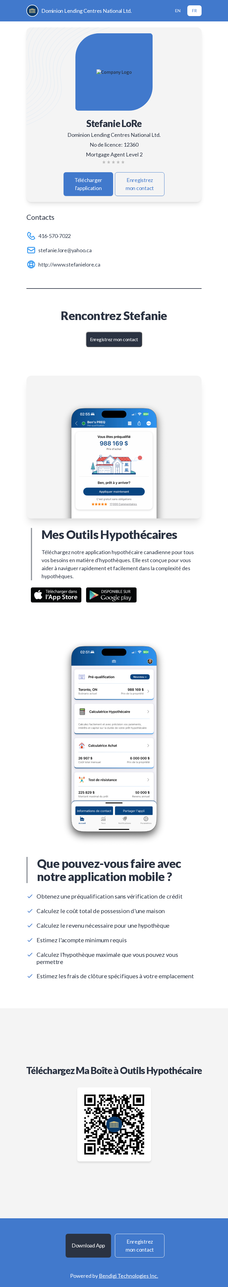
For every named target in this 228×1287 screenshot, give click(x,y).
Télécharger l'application (88, 184)
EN (177, 10)
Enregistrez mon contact (140, 184)
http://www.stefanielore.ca (69, 264)
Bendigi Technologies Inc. (128, 1275)
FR (194, 10)
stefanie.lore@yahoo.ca (65, 250)
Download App (88, 1245)
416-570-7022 (54, 236)
